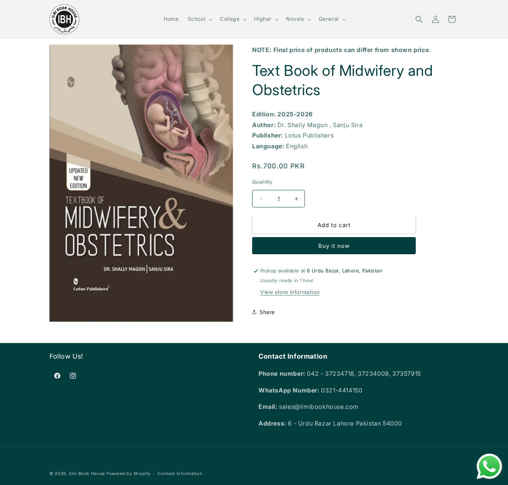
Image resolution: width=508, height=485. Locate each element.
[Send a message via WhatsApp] (489, 466)
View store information (289, 292)
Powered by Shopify (128, 473)
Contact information (180, 473)
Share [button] (267, 312)
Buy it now (334, 245)
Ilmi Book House (87, 473)
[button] (199, 19)
